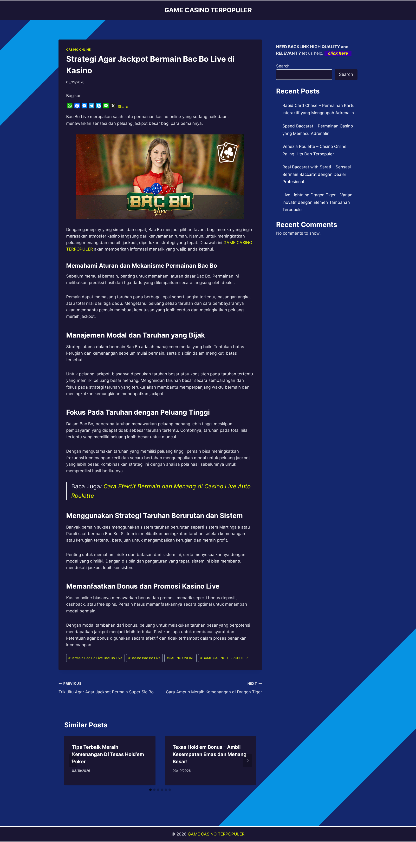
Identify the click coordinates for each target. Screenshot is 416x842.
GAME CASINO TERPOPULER (224, 658)
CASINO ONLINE (78, 49)
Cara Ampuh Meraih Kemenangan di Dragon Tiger (214, 688)
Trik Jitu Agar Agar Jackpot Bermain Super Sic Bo (106, 688)
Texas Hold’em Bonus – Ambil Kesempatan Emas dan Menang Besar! (210, 754)
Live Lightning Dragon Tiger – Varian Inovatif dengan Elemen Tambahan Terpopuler (317, 202)
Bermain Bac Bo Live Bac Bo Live (95, 658)
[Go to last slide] (73, 760)
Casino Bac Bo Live (144, 658)
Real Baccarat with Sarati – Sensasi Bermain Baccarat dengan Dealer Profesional (316, 174)
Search (283, 66)
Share (123, 106)
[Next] (247, 760)
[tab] (150, 790)
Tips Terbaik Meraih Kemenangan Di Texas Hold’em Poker (108, 754)
